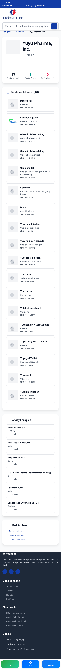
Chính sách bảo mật (15, 617)
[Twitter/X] (57, 4)
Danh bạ (20, 31)
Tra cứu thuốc (12, 586)
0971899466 (20, 644)
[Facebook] (47, 4)
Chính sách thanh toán (16, 621)
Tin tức (9, 590)
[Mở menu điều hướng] (56, 14)
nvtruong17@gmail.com (24, 649)
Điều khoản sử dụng (15, 613)
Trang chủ (7, 31)
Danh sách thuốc (17, 539)
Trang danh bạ (15, 531)
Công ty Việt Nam (17, 535)
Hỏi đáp (9, 595)
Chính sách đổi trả (14, 625)
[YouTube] (52, 4)
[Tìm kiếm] (54, 26)
